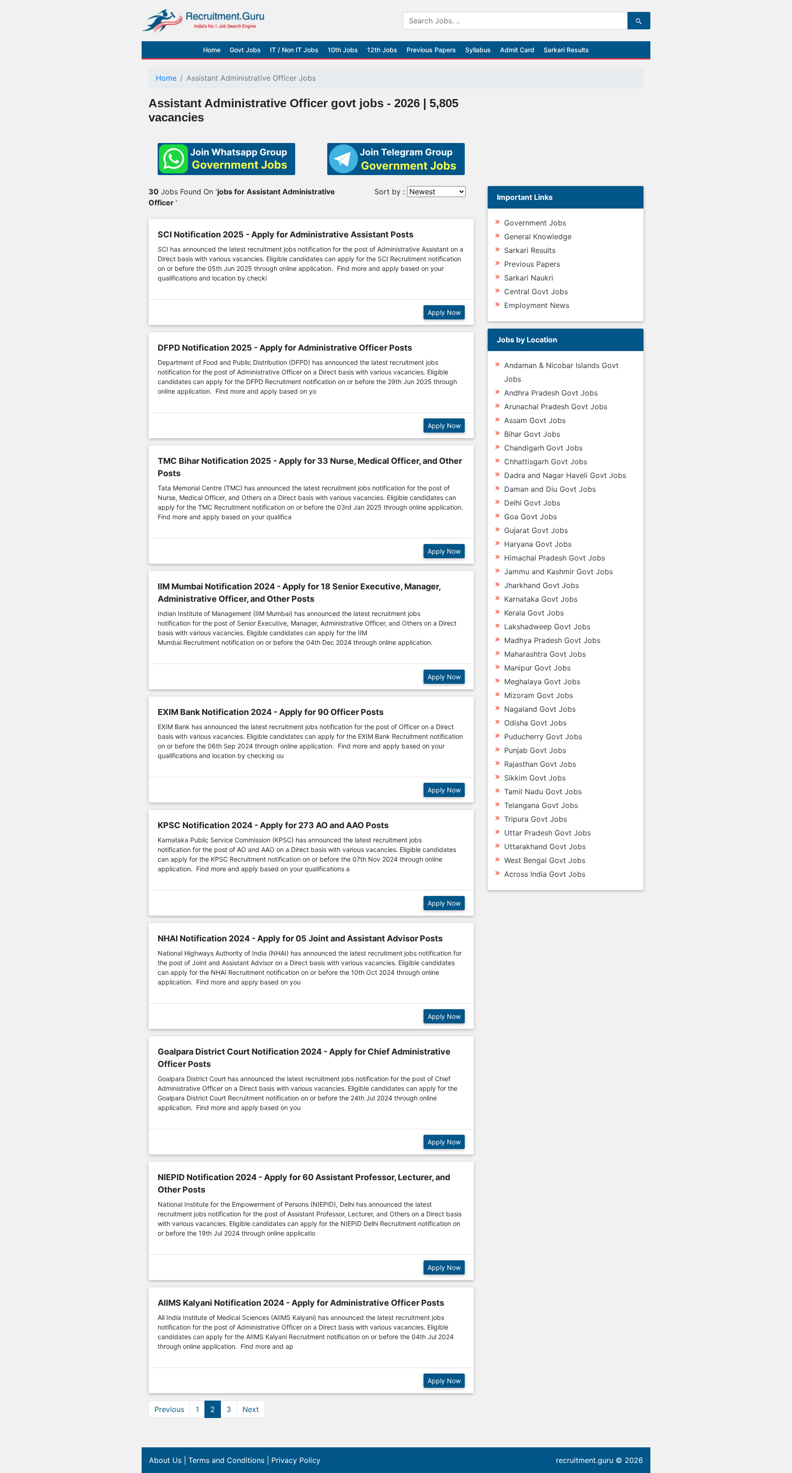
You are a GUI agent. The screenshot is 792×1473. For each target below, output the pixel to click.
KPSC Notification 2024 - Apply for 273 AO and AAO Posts (273, 825)
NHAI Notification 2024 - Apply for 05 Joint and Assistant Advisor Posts (300, 938)
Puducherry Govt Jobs (543, 736)
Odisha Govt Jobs (535, 722)
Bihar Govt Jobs (532, 434)
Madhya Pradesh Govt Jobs (552, 640)
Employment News (536, 305)
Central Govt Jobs (536, 291)
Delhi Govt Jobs (532, 502)
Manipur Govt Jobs (537, 667)
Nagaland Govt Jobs (540, 709)
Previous (169, 1409)
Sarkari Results (566, 50)
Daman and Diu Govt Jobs (550, 489)
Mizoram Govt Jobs (538, 695)
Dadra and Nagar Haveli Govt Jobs (565, 475)
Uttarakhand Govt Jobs (545, 846)
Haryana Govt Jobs (538, 544)
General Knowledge (538, 236)
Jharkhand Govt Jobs (541, 585)
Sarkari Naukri (528, 277)
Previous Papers (431, 50)
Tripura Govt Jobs (535, 819)
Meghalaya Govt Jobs (542, 681)
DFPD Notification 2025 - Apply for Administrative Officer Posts (285, 347)
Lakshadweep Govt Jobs (547, 626)
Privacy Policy (295, 1460)
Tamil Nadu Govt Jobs (543, 791)
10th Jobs (343, 50)
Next (250, 1409)
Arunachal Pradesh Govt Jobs (555, 406)
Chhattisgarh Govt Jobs (545, 461)
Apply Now (444, 312)
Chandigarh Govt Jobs (543, 447)
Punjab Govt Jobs (535, 750)
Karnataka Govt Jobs (541, 599)
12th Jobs (382, 50)
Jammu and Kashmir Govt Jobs (558, 571)
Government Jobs (535, 222)
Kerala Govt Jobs (534, 612)
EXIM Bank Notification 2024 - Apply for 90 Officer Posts (271, 712)
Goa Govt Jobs (530, 516)
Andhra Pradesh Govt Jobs (551, 392)
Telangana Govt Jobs (541, 805)
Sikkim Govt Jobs (535, 777)
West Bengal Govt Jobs (544, 860)
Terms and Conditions (226, 1460)
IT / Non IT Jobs (294, 50)
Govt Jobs (245, 50)
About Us (165, 1460)
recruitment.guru (584, 1460)
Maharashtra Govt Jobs (545, 654)
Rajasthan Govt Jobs (540, 764)
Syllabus (478, 50)
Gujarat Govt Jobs (536, 530)
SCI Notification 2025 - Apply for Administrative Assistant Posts (285, 234)
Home (211, 50)
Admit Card (517, 50)
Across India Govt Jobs (544, 874)
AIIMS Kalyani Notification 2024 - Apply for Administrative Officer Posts (301, 1303)
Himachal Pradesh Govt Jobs (554, 557)
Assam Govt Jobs (535, 420)
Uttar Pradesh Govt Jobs (547, 832)
